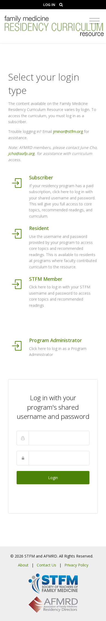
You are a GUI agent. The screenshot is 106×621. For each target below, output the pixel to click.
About (23, 565)
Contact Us (46, 565)
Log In (49, 4)
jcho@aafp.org (21, 153)
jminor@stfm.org (68, 131)
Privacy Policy (76, 565)
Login (53, 477)
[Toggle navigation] (94, 21)
